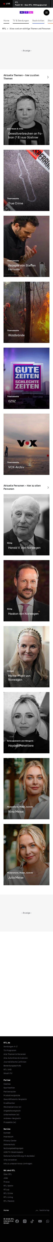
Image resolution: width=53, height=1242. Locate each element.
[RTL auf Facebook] (17, 1221)
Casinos (7, 1084)
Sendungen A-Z (11, 1047)
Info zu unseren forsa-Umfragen (18, 1164)
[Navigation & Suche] (46, 12)
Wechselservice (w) (12, 1107)
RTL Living (8, 1197)
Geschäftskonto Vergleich (15, 1099)
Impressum (8, 1137)
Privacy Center (10, 1141)
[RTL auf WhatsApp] (47, 1221)
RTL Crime (8, 1193)
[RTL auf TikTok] (32, 1221)
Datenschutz (9, 1145)
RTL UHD (8, 1070)
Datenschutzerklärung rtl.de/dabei (19, 1156)
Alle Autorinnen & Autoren (16, 1058)
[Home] (26, 12)
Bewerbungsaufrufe (12, 1066)
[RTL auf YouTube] (40, 1221)
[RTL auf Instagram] (24, 1221)
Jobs (6, 1178)
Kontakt (7, 1133)
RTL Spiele (8, 1186)
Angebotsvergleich (12, 1111)
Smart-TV (8, 1073)
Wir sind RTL (9, 1170)
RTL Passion (9, 1201)
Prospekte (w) (10, 1122)
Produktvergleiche (12, 1096)
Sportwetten (9, 1088)
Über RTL (8, 1174)
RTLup (6, 1190)
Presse (7, 1182)
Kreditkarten (9, 1103)
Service (7, 1129)
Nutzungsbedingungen (13, 1148)
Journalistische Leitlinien (15, 1062)
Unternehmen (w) (11, 1115)
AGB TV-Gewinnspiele (13, 1152)
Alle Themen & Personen (15, 1054)
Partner (7, 1080)
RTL (4, 29)
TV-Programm (10, 1050)
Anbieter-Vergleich (12, 1118)
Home (6, 1210)
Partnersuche (10, 1092)
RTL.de (7, 1043)
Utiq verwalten (10, 1160)
